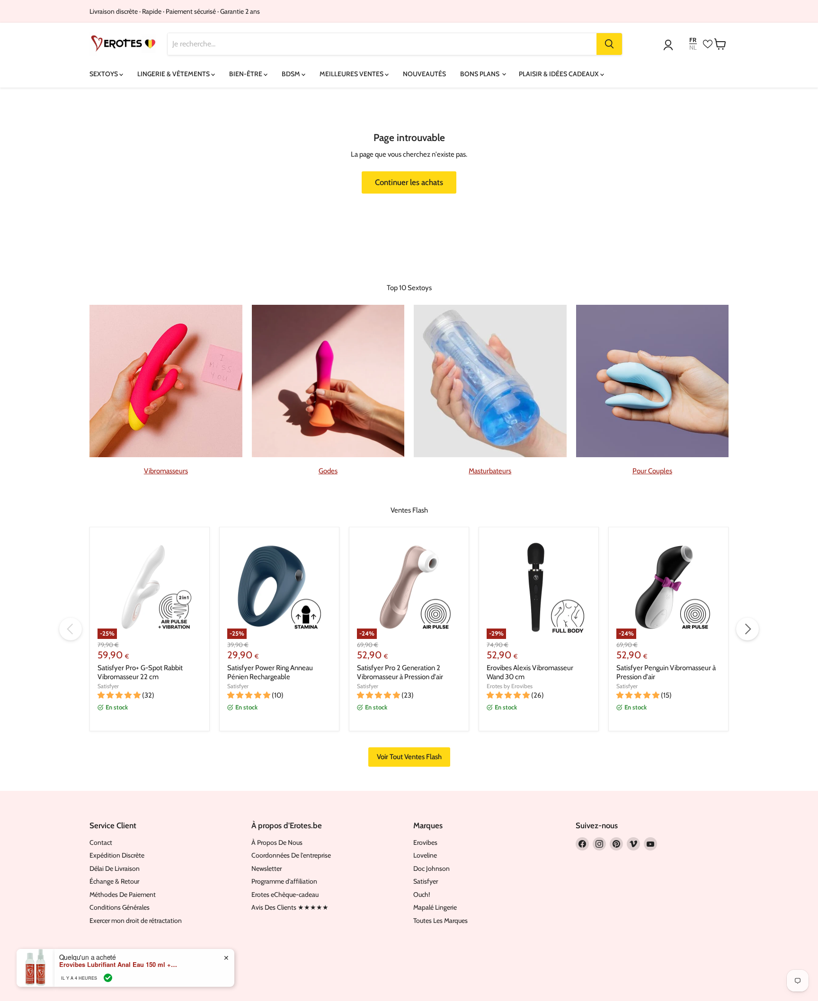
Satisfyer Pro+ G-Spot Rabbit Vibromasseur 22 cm (140, 673)
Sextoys (104, 74)
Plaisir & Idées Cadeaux (559, 74)
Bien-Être (246, 74)
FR (692, 40)
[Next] (747, 629)
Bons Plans (480, 74)
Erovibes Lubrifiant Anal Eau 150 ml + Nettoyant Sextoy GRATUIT (118, 964)
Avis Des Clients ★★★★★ (290, 907)
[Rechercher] (609, 44)
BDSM (292, 74)
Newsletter (266, 868)
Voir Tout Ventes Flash (409, 757)
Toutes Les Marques (440, 920)
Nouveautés (424, 74)
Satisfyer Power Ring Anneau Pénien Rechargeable (270, 673)
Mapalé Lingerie (435, 907)
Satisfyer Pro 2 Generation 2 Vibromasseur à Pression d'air (400, 673)
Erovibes (425, 842)
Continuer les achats (409, 182)
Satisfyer (108, 686)
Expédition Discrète (116, 855)
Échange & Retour (114, 881)
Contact (100, 842)
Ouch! (421, 894)
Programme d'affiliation (284, 881)
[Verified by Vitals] (108, 978)
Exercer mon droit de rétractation (135, 920)
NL (693, 47)
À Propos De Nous (276, 842)
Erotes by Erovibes (510, 686)
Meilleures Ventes (352, 74)
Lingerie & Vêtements (174, 74)
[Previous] (70, 629)
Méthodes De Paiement (122, 894)
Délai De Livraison (114, 868)
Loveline (425, 855)
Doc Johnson (431, 868)
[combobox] (382, 44)
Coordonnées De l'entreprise (291, 855)
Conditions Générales (119, 907)
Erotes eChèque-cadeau (285, 894)
